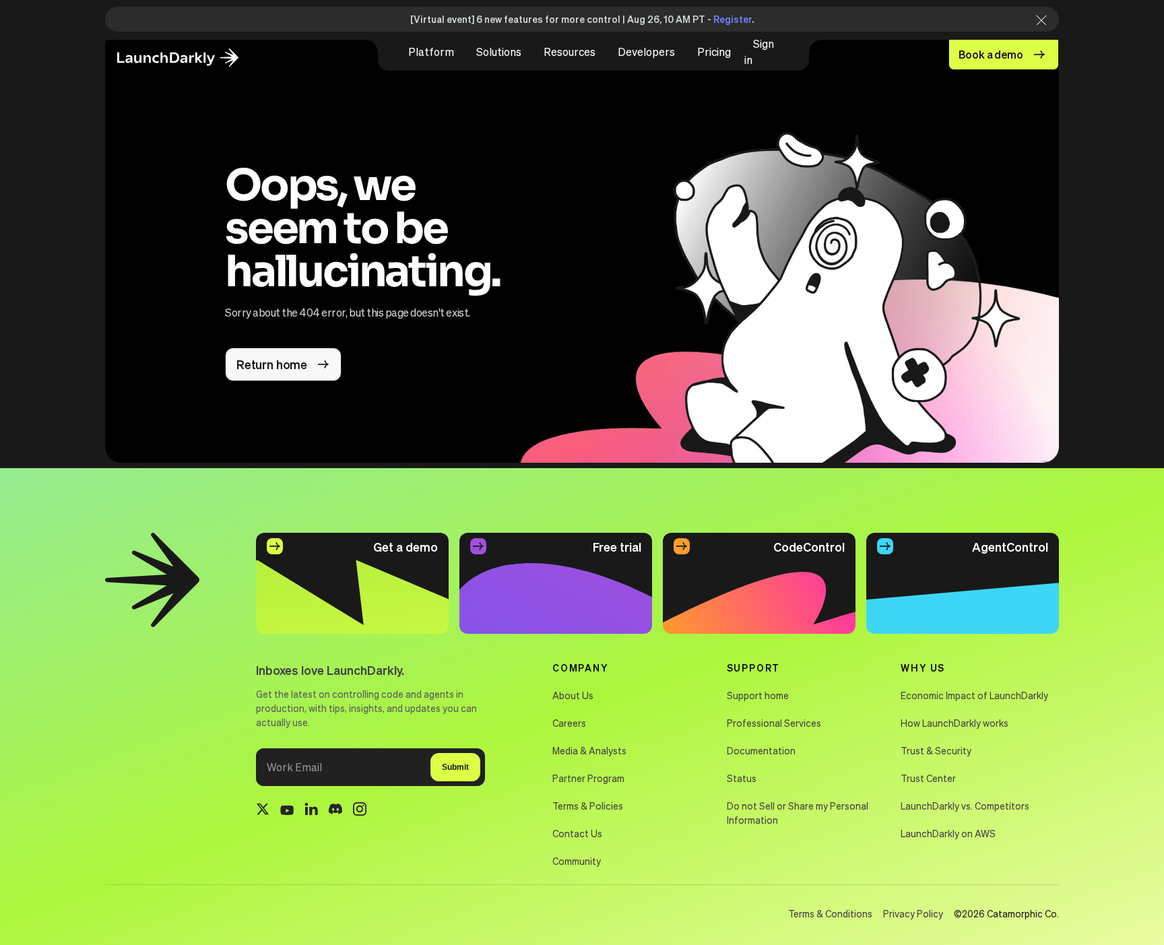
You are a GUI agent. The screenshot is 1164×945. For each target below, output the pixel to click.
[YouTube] (287, 811)
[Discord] (335, 811)
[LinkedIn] (311, 811)
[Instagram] (359, 811)
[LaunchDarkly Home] (189, 58)
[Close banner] (1037, 19)
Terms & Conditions (830, 913)
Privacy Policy (913, 913)
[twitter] (262, 811)
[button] (431, 52)
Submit (455, 767)
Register (732, 19)
